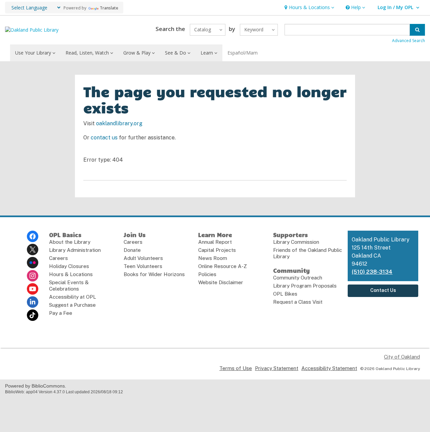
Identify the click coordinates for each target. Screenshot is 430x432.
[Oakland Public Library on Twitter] (32, 249)
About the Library (69, 242)
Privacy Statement (276, 368)
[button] (308, 7)
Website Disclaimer (220, 282)
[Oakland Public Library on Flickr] (32, 262)
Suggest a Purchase (72, 305)
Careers (58, 258)
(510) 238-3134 (372, 272)
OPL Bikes (285, 294)
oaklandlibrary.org (119, 123)
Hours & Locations (71, 274)
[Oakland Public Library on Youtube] (32, 289)
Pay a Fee (60, 313)
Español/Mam (242, 52)
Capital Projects (217, 250)
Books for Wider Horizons (154, 274)
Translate (109, 8)
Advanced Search (408, 40)
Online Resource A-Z (222, 266)
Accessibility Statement (329, 368)
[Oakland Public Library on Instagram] (32, 275)
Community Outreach (297, 277)
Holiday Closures (69, 266)
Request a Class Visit (297, 302)
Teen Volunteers (143, 266)
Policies (207, 274)
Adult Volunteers (143, 258)
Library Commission (296, 242)
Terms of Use (235, 368)
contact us (104, 137)
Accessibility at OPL (72, 297)
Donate (132, 250)
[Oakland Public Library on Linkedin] (32, 302)
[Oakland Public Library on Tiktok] (32, 315)
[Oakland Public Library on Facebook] (32, 236)
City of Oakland (402, 357)
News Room (212, 258)
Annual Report (215, 242)
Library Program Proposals (305, 286)
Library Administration (75, 250)
